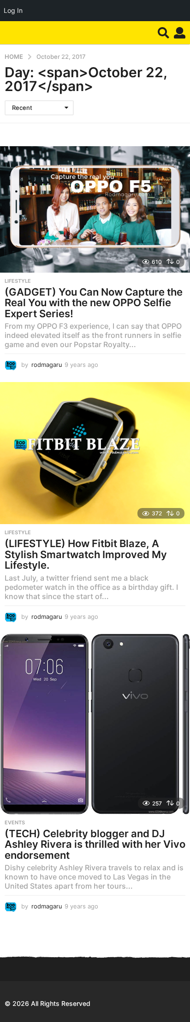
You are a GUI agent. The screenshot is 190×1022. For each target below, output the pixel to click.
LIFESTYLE (18, 281)
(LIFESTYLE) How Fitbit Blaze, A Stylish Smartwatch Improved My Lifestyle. (86, 554)
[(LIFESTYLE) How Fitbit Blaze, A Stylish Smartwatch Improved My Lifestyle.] (95, 453)
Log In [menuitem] (13, 10)
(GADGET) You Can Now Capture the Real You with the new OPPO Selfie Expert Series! (94, 303)
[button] (163, 32)
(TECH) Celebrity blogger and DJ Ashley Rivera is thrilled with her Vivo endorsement (95, 844)
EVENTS (15, 822)
